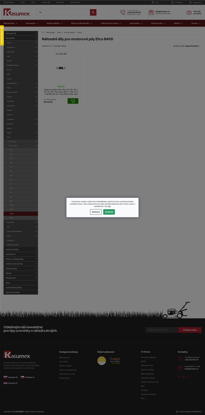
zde (109, 206)
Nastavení (96, 212)
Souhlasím (109, 212)
